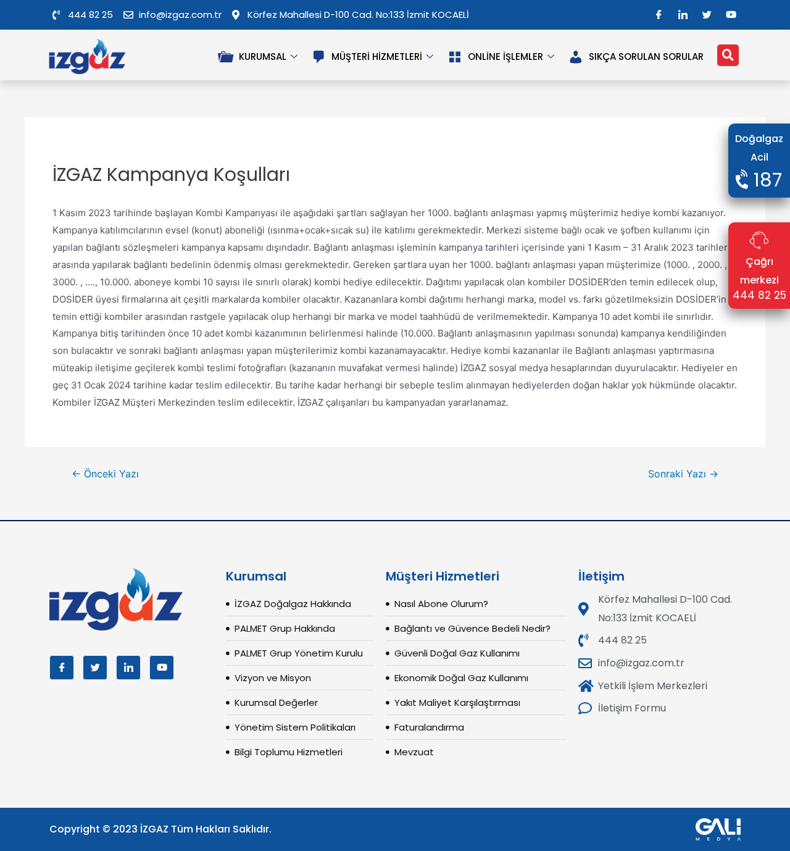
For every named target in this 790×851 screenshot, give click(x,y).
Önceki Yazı (105, 474)
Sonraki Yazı (683, 474)
